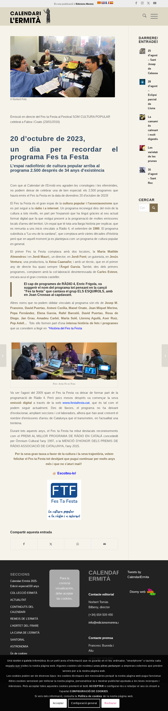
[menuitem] (142, 16)
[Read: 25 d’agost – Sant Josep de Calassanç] (142, 51)
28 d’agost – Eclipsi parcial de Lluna (152, 95)
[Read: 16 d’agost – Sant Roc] (142, 170)
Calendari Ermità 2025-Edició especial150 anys (24, 583)
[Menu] (152, 16)
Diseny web (138, 591)
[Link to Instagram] (142, 3)
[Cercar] (142, 16)
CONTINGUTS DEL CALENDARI (22, 609)
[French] (107, 2)
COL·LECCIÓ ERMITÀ (23, 592)
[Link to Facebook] (136, 3)
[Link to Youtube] (155, 3)
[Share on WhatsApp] (77, 544)
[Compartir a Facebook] (23, 544)
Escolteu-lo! (66, 473)
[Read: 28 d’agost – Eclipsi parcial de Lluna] (142, 82)
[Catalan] (99, 2)
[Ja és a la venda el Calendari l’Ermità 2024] (165, 355)
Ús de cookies (18, 653)
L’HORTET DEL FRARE (24, 625)
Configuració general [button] (84, 703)
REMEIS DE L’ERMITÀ (24, 618)
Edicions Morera (84, 4)
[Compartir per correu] (104, 544)
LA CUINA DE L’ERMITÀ (25, 632)
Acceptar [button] (58, 703)
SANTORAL (17, 639)
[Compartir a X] (50, 544)
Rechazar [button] (110, 703)
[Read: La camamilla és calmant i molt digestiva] (142, 117)
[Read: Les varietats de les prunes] (142, 148)
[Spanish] (111, 2)
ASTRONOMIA (19, 646)
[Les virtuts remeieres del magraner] (3, 355)
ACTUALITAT (18, 599)
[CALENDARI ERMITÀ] (30, 16)
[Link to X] (148, 3)
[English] (103, 2)
